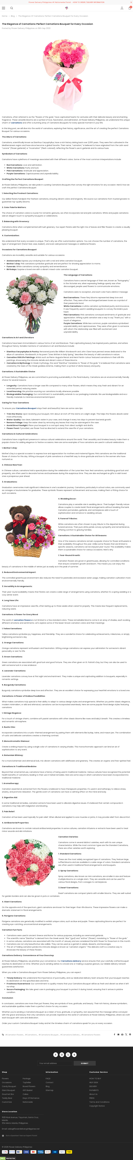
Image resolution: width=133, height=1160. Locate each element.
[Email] (118, 1034)
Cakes (25, 1094)
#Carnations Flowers (90, 1034)
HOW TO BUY (95, 1078)
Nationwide (28, 1102)
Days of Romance (31, 1098)
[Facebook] (114, 1034)
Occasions (7, 1082)
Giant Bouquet (8, 1090)
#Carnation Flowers (14, 1034)
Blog (47, 1086)
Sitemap (49, 1090)
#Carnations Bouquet (48, 1034)
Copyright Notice (97, 1106)
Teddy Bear (7, 1098)
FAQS (48, 1078)
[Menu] (3, 8)
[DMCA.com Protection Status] (8, 1158)
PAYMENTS (94, 1090)
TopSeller (27, 1082)
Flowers (5, 1078)
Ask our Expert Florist (28, 1135)
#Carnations (31, 1034)
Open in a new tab (55, 1054)
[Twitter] (126, 1034)
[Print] (122, 1034)
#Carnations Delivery (70, 1034)
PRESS (91, 1098)
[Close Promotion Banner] (131, 2)
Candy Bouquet (9, 1086)
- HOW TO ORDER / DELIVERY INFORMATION (88, 2)
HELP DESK (93, 1082)
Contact (49, 1082)
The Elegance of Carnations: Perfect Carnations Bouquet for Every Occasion (47, 24)
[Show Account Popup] (122, 8)
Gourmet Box (8, 1094)
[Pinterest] (130, 1034)
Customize (7, 1102)
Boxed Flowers (29, 1086)
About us (93, 1094)
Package (27, 1078)
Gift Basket (28, 1090)
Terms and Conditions (99, 1102)
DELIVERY (93, 1086)
